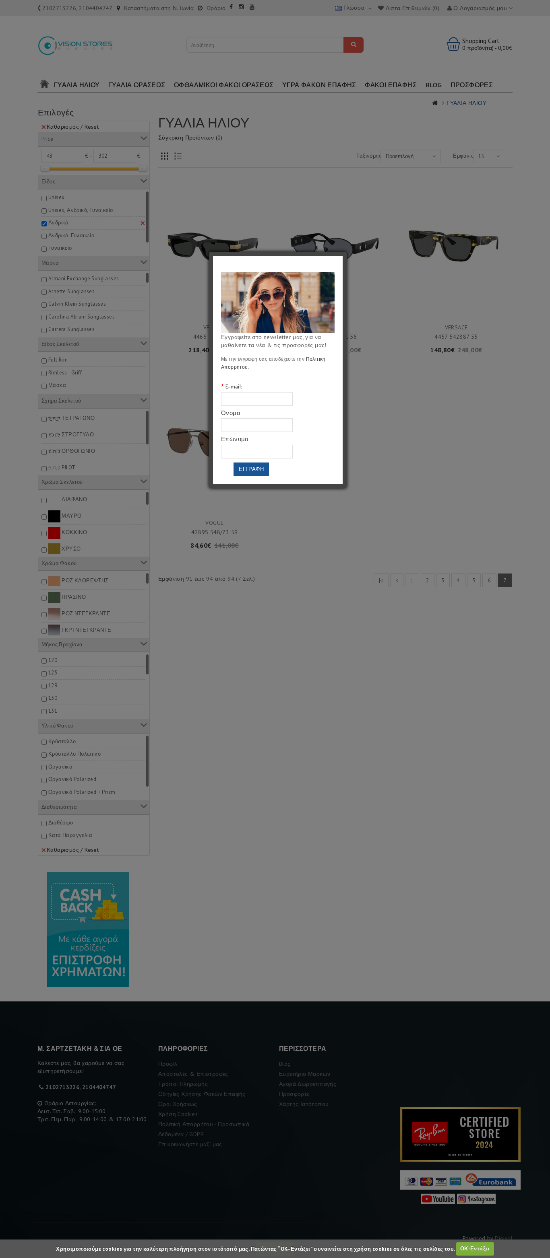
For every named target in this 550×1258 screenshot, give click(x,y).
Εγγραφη (251, 469)
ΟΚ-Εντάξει (475, 1248)
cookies (112, 1248)
